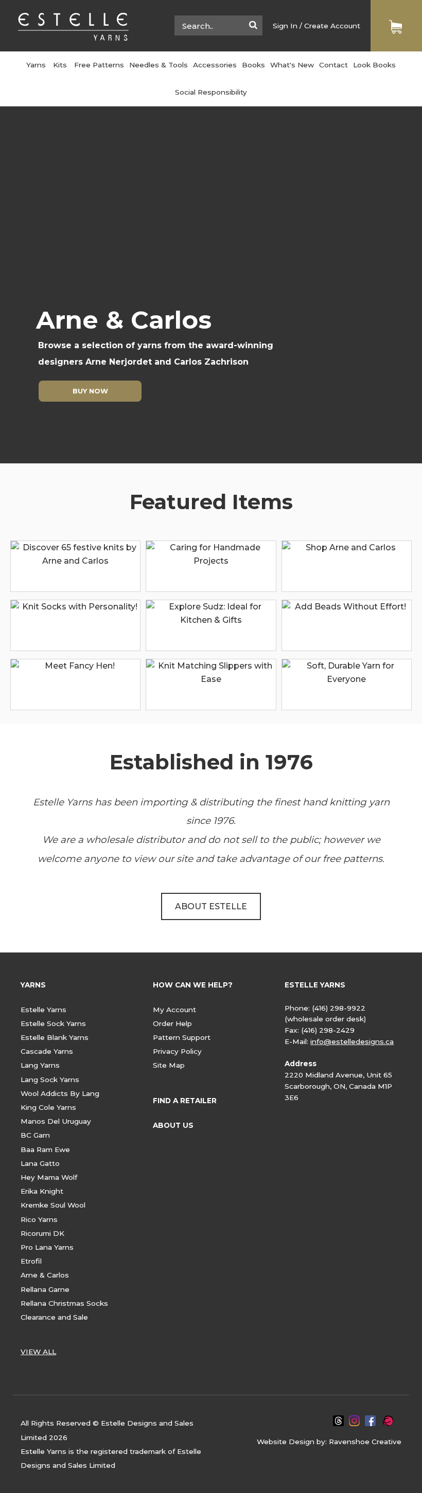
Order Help (172, 1023)
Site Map (169, 1065)
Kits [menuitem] (60, 65)
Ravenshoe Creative (365, 1441)
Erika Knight (42, 1191)
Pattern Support (181, 1037)
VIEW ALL (38, 1351)
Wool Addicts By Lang (60, 1093)
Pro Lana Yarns (47, 1247)
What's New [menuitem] (292, 65)
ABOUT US (173, 1125)
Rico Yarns (39, 1219)
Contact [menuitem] (333, 65)
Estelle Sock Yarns (53, 1023)
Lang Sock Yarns (50, 1079)
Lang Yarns (40, 1065)
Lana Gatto (40, 1163)
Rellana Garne (45, 1289)
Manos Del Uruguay (56, 1121)
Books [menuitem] (253, 65)
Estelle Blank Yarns (55, 1037)
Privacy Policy (177, 1051)
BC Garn (35, 1135)
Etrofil (31, 1261)
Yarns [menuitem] (36, 65)
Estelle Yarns (43, 1009)
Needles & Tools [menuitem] (158, 65)
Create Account (332, 26)
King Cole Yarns (48, 1107)
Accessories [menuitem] (215, 65)
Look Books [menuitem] (374, 65)
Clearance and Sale (54, 1317)
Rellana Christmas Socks (64, 1303)
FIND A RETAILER (185, 1100)
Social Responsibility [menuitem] (211, 92)
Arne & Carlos (45, 1275)
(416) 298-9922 (338, 1008)
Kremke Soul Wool (53, 1205)
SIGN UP (205, 391)
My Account (174, 1009)
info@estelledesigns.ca (352, 1041)
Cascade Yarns (47, 1051)
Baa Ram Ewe (45, 1149)
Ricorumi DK (42, 1233)
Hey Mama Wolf (49, 1177)
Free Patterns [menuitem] (99, 65)
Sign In (285, 26)
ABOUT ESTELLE (211, 906)
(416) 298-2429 (328, 1030)
